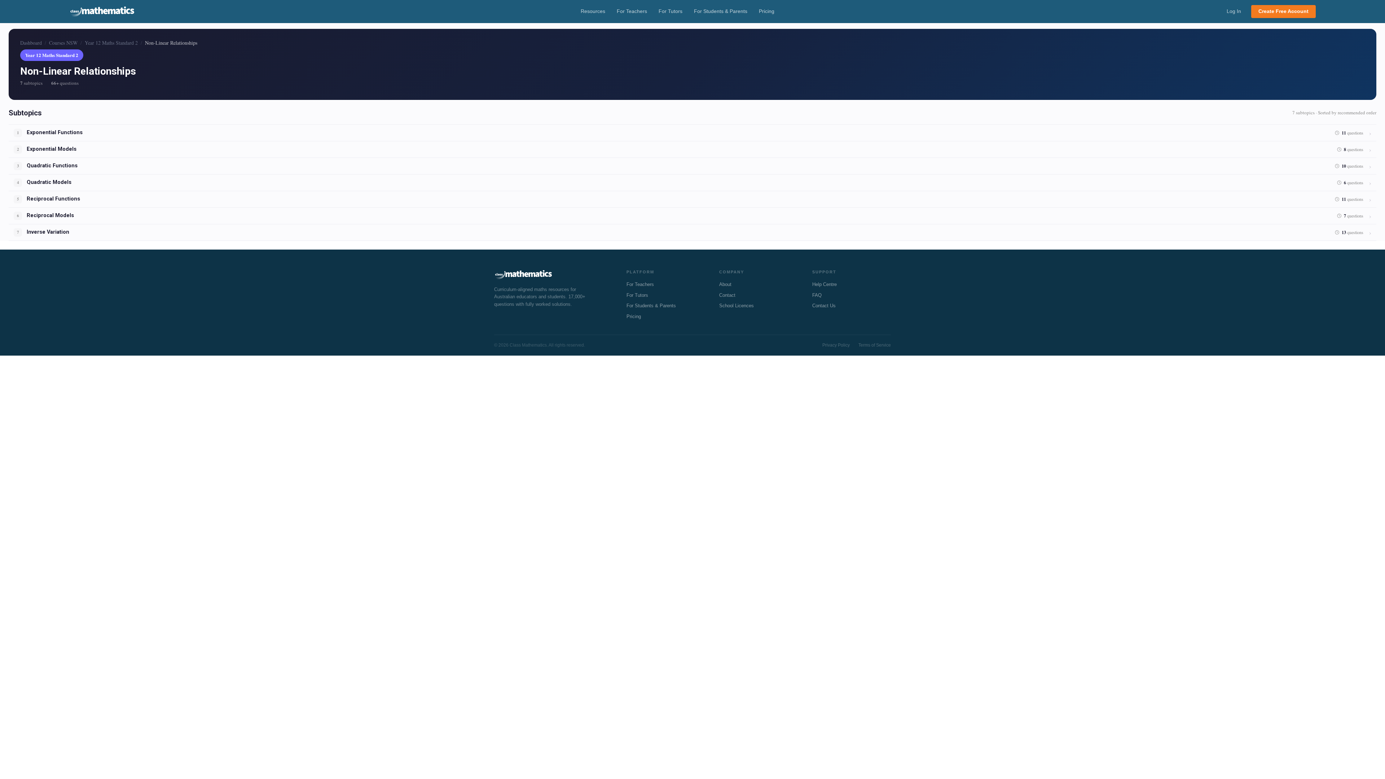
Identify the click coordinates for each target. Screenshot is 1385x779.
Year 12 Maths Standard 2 (111, 42)
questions (1352, 133)
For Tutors (670, 11)
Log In (1234, 11)
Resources (593, 11)
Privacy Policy (836, 345)
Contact (727, 295)
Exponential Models (51, 149)
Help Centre (824, 284)
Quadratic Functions (52, 166)
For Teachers (632, 11)
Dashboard (31, 42)
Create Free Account (1283, 11)
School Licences (736, 305)
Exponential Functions (55, 132)
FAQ (817, 295)
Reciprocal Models (50, 215)
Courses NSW (63, 42)
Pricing (766, 11)
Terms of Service (874, 345)
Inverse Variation (48, 232)
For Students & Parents (720, 11)
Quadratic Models (49, 182)
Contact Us (824, 305)
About (725, 284)
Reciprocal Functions (53, 199)
